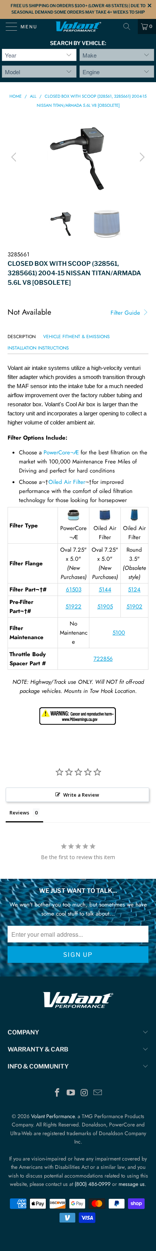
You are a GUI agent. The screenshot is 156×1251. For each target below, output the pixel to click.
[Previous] (15, 157)
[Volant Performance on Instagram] (84, 1093)
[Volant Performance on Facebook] (57, 1093)
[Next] (141, 157)
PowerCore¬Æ (61, 452)
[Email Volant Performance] (98, 1093)
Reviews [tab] (19, 812)
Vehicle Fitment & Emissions (76, 336)
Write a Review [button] (81, 794)
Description (22, 336)
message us (132, 1184)
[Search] (129, 26)
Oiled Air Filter (66, 482)
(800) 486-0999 (93, 1184)
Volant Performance (53, 1116)
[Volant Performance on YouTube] (70, 1093)
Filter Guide (126, 313)
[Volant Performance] (78, 26)
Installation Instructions (38, 348)
